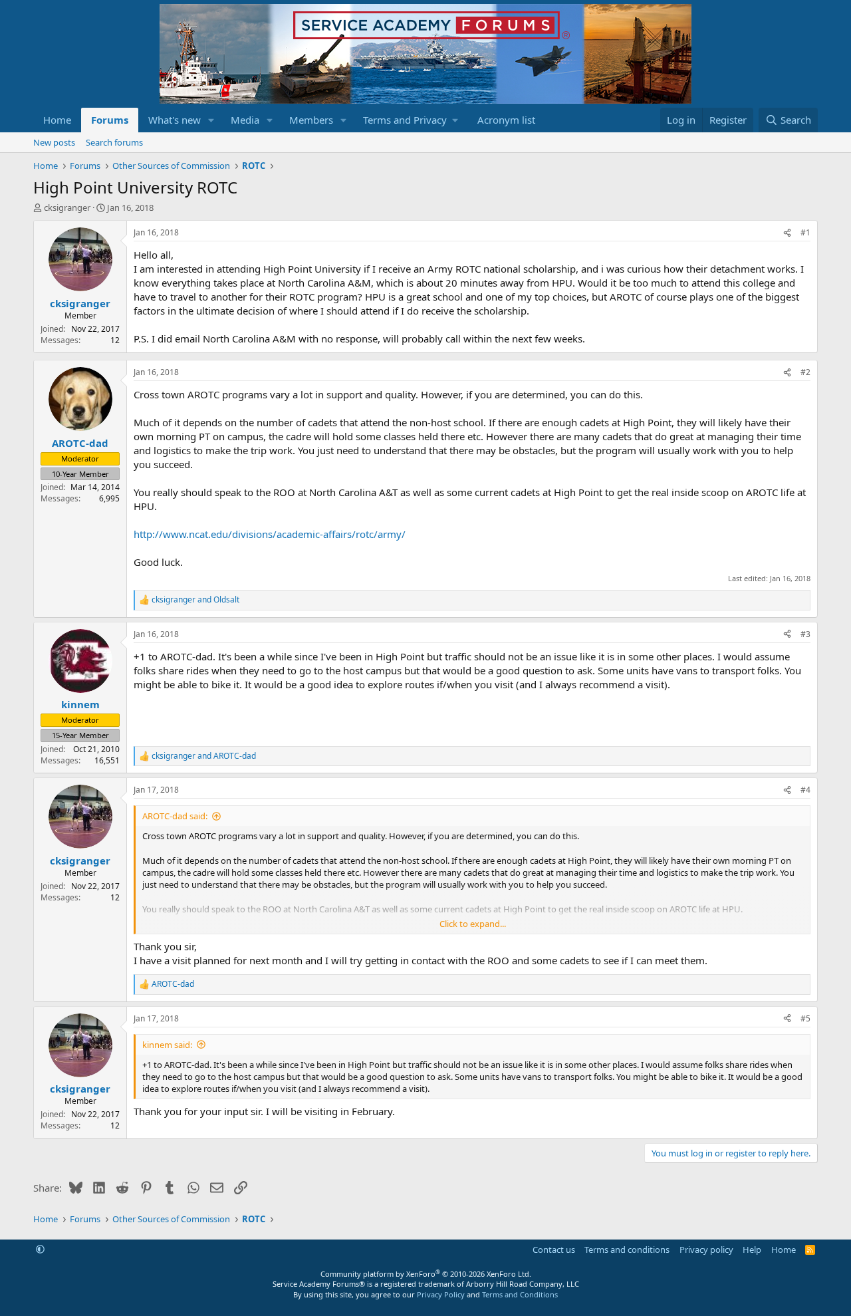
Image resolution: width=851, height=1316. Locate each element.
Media (245, 119)
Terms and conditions (626, 1249)
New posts (54, 142)
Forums (109, 119)
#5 (805, 1018)
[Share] (787, 233)
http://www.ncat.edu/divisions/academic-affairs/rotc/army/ (270, 534)
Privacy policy (706, 1249)
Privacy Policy (441, 1294)
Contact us (554, 1249)
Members (311, 119)
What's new (174, 119)
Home (57, 119)
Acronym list (506, 119)
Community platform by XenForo (425, 1274)
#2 (805, 372)
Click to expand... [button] (472, 924)
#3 (805, 634)
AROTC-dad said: (174, 816)
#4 (805, 789)
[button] (211, 120)
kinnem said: (167, 1045)
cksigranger (67, 207)
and (195, 599)
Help (752, 1249)
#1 (805, 232)
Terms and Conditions (520, 1294)
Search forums (114, 142)
